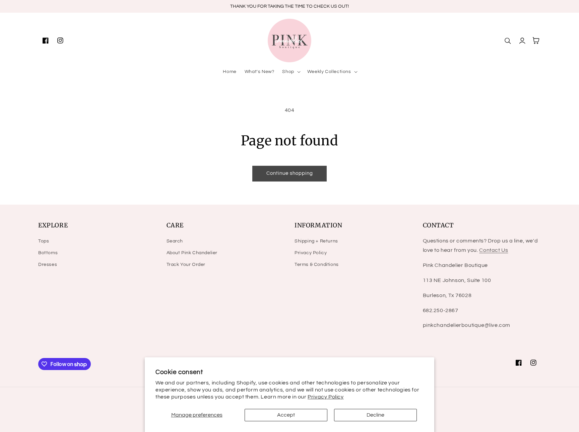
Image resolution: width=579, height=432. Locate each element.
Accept (286, 415)
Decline (375, 415)
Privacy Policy (325, 397)
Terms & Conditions (317, 264)
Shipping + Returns (316, 241)
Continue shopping (289, 173)
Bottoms (48, 252)
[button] (290, 72)
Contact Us (493, 250)
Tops (43, 241)
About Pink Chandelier (192, 252)
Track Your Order (186, 264)
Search (175, 241)
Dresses (47, 264)
